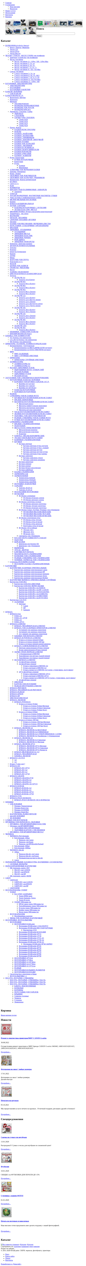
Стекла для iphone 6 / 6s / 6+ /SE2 (26, 75)
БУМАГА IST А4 (20, 770)
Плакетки (22, 434)
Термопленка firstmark (27, 480)
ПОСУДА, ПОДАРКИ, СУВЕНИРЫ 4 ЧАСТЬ (27, 984)
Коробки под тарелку (27, 386)
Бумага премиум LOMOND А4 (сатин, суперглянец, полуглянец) (48, 670)
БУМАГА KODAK (17, 786)
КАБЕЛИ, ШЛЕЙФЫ (13, 91)
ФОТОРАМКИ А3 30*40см (24, 962)
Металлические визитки (28, 430)
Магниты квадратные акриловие (31, 408)
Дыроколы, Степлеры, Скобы (21, 112)
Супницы (18, 1000)
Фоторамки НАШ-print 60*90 (30, 956)
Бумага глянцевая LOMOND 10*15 (36, 674)
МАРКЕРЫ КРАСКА (22, 110)
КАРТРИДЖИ (11, 566)
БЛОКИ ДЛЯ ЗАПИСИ (19, 266)
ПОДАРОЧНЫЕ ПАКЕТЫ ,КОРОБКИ (25, 380)
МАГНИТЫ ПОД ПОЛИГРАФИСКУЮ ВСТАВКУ (34, 402)
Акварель (18, 192)
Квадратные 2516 (30, 930)
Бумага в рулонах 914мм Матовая (36, 706)
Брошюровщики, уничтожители (22, 346)
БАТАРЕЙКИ (15, 87)
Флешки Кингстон (21, 808)
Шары (12, 258)
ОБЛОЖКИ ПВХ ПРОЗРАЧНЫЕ (27, 828)
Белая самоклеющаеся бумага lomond (33, 650)
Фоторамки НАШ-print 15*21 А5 (31, 938)
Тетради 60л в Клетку (27, 284)
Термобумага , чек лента (19, 214)
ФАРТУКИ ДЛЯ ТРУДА (19, 260)
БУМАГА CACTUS (17, 758)
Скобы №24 (23, 126)
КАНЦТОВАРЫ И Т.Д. (14, 95)
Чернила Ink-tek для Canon (29, 854)
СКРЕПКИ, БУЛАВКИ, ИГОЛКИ (23, 220)
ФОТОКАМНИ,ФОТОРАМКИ (26, 492)
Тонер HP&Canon (25, 896)
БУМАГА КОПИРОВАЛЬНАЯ (22, 204)
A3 (15, 762)
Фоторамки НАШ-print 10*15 (30, 934)
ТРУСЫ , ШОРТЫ (21, 550)
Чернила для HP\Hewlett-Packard (31, 844)
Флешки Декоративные (23, 806)
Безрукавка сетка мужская (33, 526)
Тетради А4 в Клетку (27, 280)
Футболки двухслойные (28, 528)
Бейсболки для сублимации (29, 546)
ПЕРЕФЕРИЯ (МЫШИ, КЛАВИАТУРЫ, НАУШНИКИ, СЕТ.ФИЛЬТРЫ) (33, 862)
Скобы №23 (23, 124)
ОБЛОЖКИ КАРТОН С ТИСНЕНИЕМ (29, 830)
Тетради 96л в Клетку (27, 294)
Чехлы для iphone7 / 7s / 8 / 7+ (25, 67)
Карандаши (18, 162)
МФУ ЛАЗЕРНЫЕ (21, 354)
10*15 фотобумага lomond (28, 672)
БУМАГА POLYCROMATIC (20, 798)
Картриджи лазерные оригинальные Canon (30, 570)
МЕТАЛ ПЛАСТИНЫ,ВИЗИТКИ (27, 428)
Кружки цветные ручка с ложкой (36, 448)
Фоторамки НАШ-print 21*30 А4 (31, 940)
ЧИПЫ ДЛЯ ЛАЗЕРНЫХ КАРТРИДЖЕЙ (26, 918)
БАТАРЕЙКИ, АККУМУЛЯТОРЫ (18, 83)
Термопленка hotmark (27, 478)
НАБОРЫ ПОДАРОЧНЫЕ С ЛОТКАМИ (30, 208)
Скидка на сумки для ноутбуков (14, 1137)
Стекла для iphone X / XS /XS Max (27, 79)
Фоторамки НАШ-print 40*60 (30, 950)
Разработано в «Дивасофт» (11, 1264)
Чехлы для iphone (16, 59)
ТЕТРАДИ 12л (20, 296)
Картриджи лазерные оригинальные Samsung (31, 574)
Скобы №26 (23, 120)
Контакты (9, 1260)
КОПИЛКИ (18, 988)
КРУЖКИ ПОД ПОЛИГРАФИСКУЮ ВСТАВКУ (33, 398)
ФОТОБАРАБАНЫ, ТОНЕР (16, 890)
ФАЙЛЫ (17, 132)
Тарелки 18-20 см (25, 488)
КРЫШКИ (18, 994)
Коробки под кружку (27, 384)
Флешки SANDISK (21, 810)
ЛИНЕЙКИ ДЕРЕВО (22, 238)
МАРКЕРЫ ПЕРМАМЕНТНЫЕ (26, 106)
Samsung (26, 610)
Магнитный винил (26, 404)
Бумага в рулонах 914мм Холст (35, 710)
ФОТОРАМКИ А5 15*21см (24, 966)
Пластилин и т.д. (16, 262)
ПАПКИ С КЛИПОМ (22, 156)
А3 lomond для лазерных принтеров (32, 630)
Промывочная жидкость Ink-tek (31, 858)
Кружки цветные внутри (32, 450)
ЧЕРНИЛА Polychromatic (19, 836)
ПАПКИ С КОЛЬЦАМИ (23, 136)
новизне (36, 1246)
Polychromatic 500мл (22, 846)
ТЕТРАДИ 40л (20, 328)
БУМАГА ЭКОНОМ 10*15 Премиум (33, 750)
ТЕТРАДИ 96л (20, 290)
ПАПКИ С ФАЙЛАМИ (23, 134)
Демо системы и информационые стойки (25, 198)
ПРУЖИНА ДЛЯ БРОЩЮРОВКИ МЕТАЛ (26, 832)
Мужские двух (28, 534)
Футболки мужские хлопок (33, 498)
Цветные (22, 604)
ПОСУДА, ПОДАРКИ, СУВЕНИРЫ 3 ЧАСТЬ (27, 982)
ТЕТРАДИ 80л (20, 286)
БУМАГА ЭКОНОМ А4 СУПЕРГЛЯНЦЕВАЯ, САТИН (40, 734)
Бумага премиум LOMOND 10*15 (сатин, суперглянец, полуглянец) (49, 678)
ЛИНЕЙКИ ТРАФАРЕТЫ (24, 242)
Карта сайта (9, 1256)
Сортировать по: (7, 1246)
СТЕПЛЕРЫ (19, 116)
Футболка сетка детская (32, 520)
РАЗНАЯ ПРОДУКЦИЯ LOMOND (27, 686)
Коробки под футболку (27, 388)
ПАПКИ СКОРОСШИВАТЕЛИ (26, 150)
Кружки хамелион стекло (33, 458)
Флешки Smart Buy (21, 812)
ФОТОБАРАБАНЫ (17, 914)
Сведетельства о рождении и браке (23, 974)
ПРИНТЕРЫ (15, 358)
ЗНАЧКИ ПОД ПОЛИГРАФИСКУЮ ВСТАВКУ (33, 414)
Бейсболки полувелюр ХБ (29, 544)
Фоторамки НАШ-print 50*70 (30, 952)
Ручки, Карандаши (17, 158)
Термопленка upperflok (27, 482)
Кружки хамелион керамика (34, 460)
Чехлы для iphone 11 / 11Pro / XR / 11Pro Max (31, 61)
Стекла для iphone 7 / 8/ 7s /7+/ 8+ (27, 77)
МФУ (12, 352)
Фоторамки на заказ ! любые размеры (16, 1069)
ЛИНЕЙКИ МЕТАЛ (22, 234)
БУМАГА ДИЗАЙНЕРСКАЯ (25, 754)
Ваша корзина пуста (9, 1015)
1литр (16, 860)
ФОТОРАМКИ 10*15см (23, 958)
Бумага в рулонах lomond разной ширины (35, 644)
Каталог (23, 1244)
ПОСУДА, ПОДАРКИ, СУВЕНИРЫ (19, 978)
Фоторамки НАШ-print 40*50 (30, 948)
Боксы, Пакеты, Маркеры (19, 47)
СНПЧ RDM (14, 888)
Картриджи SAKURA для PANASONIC (34, 592)
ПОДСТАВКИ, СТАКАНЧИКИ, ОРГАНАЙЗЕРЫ (29, 226)
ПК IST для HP (20, 874)
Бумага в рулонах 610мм (28, 712)
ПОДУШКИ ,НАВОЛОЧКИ (25, 484)
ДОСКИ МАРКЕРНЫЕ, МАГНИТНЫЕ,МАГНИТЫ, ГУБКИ (33, 196)
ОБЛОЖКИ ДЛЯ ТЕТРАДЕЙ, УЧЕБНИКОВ (27, 178)
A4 (15, 760)
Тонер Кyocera (24, 900)
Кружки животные (26, 462)
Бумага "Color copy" (17, 764)
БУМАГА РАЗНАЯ (17, 692)
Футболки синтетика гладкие (30, 502)
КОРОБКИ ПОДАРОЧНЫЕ (25, 392)
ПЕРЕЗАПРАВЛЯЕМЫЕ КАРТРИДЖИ (20, 866)
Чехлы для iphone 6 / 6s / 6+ (24, 65)
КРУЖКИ (18, 442)
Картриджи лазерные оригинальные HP (29, 572)
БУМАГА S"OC (16, 796)
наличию (17, 1246)
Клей (12, 186)
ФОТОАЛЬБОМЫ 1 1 (18, 976)
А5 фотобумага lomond (27, 680)
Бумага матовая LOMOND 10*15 (36, 676)
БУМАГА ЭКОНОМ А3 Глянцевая (32, 740)
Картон (12, 254)
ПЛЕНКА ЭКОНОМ (22, 756)
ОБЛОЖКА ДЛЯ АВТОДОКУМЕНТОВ (30, 416)
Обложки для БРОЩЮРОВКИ (22, 826)
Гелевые (22, 166)
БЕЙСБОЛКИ (19, 542)
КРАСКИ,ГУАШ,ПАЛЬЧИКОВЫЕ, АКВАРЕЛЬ (28, 190)
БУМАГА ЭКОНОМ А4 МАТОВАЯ (33, 730)
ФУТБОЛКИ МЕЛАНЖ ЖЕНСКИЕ (37, 512)
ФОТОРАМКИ (15, 922)
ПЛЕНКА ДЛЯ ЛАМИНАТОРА (17, 336)
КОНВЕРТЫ (15, 188)
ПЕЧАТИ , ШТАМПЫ (18, 218)
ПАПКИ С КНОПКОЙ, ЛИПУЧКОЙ (28, 140)
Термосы (17, 998)
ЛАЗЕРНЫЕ (19, 602)
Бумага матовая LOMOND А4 (34, 668)
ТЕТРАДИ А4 (19, 278)
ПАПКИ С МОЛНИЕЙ (23, 146)
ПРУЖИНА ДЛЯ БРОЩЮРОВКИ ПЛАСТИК (28, 824)
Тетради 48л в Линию (27, 322)
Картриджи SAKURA (18, 582)
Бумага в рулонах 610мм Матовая (36, 714)
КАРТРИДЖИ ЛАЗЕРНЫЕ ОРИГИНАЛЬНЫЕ (28, 568)
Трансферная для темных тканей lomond (34, 658)
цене (31, 1246)
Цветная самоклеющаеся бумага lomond (34, 648)
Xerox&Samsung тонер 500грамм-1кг (33, 906)
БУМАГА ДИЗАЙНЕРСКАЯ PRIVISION (26, 690)
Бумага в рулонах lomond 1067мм (31, 642)
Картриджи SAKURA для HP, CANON (34, 590)
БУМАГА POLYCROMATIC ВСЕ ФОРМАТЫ (32, 800)
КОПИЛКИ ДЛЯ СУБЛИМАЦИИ (27, 556)
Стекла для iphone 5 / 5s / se (24, 73)
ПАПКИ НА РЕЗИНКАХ (24, 148)
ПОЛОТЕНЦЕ (20, 426)
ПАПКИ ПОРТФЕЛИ (22, 152)
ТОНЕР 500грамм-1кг (22, 902)
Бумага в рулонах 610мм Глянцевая (36, 716)
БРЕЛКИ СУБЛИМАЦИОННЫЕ (27, 424)
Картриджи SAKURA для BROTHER (33, 596)
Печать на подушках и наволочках (15, 1221)
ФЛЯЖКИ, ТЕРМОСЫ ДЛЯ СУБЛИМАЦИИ (32, 560)
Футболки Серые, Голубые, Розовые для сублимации (39, 510)
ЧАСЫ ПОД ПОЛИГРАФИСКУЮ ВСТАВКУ (32, 412)
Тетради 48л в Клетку (27, 324)
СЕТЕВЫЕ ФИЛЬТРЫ (18, 864)
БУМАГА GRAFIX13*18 (23, 778)
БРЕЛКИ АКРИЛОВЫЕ (23, 400)
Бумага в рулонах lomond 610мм (31, 640)
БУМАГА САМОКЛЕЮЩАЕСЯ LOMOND (31, 646)
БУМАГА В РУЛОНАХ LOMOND (27, 638)
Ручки (16, 164)
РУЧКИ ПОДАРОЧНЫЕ (23, 160)
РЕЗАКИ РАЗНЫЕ (21, 372)
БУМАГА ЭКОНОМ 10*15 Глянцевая (33, 748)
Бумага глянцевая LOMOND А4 (35, 666)
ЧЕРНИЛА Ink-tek (17, 850)
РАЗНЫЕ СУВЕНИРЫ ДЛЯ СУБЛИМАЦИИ (31, 558)
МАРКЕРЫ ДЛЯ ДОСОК (24, 108)
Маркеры (13, 101)
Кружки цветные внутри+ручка (35, 452)
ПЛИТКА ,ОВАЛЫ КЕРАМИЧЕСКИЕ (29, 436)
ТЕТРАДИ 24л (20, 314)
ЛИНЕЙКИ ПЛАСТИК (23, 236)
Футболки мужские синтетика (34, 508)
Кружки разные (25, 466)
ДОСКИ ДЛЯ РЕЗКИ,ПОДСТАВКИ (28, 438)
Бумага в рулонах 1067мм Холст (35, 726)
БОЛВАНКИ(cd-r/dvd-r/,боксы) (17, 45)
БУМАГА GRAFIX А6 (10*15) (26, 784)
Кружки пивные (25, 464)
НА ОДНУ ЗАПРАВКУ (23, 894)
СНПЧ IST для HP (21, 886)
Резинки (13, 250)
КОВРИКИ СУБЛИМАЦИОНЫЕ (27, 440)
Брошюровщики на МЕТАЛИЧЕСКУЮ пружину (33, 348)
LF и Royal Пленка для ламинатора (23, 340)
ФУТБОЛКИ (19, 494)
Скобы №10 (23, 122)
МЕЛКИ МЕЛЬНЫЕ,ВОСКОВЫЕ (23, 200)
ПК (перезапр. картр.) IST (20, 868)
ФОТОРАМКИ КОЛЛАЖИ (24, 972)
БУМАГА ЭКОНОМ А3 (23, 738)
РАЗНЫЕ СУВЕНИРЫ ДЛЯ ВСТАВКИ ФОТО (32, 418)
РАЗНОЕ (13, 394)
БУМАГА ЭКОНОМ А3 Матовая (31, 742)
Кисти (12, 270)
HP (24, 608)
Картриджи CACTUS (18, 600)
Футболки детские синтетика (34, 506)
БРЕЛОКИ (14, 228)
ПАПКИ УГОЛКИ (21, 142)
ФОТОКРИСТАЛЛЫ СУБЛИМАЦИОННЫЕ (32, 564)
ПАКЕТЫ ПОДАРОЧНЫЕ (24, 390)
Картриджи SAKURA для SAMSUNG (33, 594)
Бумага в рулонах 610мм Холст (35, 718)
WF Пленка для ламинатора (20, 342)
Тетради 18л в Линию (27, 312)
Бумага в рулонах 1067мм (28, 720)
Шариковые (23, 168)
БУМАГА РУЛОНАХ (22, 702)
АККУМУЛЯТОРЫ (17, 85)
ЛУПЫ (12, 256)
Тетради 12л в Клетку (27, 298)
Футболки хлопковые (27, 496)
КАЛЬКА (13, 182)
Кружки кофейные (26, 470)
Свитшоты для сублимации (29, 536)
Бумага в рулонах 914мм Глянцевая (36, 708)
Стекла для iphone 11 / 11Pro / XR (27, 81)
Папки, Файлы (15, 128)
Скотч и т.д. (14, 184)
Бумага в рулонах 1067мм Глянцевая (37, 724)
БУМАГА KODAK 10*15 (24, 792)
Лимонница (18, 1002)
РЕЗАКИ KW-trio (21, 376)
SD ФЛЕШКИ (15, 818)
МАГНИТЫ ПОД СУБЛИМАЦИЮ (28, 554)
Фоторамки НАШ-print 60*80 (30, 954)
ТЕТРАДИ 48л (20, 320)
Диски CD (14, 49)
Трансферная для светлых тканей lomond (34, 656)
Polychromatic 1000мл (22, 848)
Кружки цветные (25, 444)
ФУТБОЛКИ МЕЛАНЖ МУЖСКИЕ (37, 516)
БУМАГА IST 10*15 (22, 768)
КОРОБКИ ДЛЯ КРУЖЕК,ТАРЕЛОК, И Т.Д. (31, 382)
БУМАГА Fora (15, 614)
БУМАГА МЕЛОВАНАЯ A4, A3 (26, 752)
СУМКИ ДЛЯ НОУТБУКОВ (16, 820)
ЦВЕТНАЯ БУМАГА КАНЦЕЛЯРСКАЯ (26, 274)
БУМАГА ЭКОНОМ (18, 700)
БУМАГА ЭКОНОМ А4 (23, 728)
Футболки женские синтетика (34, 504)
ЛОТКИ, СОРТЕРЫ (17, 206)
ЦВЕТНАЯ (18, 682)
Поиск (7, 1258)
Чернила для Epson (26, 842)
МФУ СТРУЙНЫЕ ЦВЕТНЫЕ (26, 356)
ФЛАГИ (13, 264)
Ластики (13, 222)
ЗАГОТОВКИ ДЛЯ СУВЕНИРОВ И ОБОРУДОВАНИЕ (27, 378)
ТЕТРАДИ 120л (20, 326)
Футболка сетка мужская (32, 522)
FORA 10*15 (19, 622)
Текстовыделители (21, 103)
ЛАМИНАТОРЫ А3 (22, 366)
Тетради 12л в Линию (27, 302)
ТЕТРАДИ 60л (20, 282)
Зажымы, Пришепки (18, 172)
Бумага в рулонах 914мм (28, 704)
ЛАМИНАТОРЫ (16, 362)
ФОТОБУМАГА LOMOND (24, 660)
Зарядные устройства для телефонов (24, 57)
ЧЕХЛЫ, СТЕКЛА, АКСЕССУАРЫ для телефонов (25, 55)
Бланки (12, 202)
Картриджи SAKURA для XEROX (32, 588)
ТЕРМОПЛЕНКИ (21, 476)
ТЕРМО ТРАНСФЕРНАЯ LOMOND (28, 652)
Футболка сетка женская (32, 524)
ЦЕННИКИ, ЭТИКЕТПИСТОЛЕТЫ (24, 332)
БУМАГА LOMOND (18, 624)
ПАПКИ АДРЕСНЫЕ (22, 154)
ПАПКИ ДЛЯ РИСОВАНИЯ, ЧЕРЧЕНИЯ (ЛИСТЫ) (30, 224)
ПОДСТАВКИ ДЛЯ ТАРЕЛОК (26, 992)
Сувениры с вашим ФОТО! (12, 1196)
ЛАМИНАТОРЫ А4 (22, 364)
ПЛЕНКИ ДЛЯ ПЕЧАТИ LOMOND (28, 636)
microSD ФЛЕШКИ (17, 816)
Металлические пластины (29, 432)
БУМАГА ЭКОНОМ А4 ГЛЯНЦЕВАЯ (33, 732)
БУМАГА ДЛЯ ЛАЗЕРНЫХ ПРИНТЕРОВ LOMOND (35, 628)
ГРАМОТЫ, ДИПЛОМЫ (19, 268)
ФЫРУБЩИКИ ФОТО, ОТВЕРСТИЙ (29, 370)
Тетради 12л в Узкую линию (30, 306)
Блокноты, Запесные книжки (21, 244)
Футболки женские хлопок (33, 500)
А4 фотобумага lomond (27, 664)
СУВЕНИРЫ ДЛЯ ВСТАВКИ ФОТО (24, 396)
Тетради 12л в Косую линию (30, 300)
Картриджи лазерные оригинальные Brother (31, 578)
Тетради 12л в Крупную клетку (31, 304)
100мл (16, 852)
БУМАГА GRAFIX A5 (22, 782)
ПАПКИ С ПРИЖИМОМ (24, 138)
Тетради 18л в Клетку (27, 310)
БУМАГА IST (15, 766)
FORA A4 (18, 616)
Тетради (13, 276)
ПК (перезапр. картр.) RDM (20, 876)
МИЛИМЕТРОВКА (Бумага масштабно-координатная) (31, 212)
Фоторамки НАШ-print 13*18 (30, 936)
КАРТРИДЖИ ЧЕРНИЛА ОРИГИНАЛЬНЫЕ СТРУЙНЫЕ (33, 580)
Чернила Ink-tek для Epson (29, 856)
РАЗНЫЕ (17, 968)
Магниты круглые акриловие (30, 410)
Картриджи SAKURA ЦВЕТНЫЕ (27, 584)
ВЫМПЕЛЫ (19, 548)
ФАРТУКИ (18, 540)
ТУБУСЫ (13, 194)
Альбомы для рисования (19, 272)
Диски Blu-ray (15, 53)
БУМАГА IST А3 (20, 772)
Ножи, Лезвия (15, 174)
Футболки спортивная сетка (29, 518)
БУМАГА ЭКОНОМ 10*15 (24, 744)
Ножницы (14, 99)
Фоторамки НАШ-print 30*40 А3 (31, 942)
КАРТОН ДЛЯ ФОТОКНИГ (25, 684)
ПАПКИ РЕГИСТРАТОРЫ (24, 130)
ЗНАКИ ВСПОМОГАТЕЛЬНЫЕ (22, 246)
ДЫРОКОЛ (18, 114)
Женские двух (28, 532)
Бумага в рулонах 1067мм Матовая (36, 722)
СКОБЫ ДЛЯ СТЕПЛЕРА (24, 118)
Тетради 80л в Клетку (27, 288)
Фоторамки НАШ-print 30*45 (30, 946)
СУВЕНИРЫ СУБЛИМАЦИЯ (21, 422)
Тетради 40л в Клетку (27, 330)
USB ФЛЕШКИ (16, 804)
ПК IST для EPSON (21, 872)
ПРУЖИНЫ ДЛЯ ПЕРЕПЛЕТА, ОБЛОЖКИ (22, 822)
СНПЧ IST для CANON (23, 882)
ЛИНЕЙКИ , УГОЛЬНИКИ (20, 230)
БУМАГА (9, 612)
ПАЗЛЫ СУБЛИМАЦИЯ (24, 472)
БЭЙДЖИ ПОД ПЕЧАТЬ (24, 552)
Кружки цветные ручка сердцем (35, 446)
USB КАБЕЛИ (15, 93)
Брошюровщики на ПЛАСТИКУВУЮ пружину (32, 350)
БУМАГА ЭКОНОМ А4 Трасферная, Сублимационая (39, 736)
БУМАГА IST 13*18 (22, 774)
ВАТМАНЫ (14, 216)
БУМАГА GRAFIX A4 (22, 780)
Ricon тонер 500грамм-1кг (29, 912)
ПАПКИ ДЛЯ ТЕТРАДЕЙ (24, 144)
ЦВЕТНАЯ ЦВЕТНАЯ (19, 698)
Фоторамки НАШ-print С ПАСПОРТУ (33, 926)
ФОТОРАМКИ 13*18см (23, 960)
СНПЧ (7, 878)
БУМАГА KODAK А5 (22, 790)
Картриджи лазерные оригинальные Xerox (30, 576)
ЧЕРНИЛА (9, 834)
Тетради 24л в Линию (27, 316)
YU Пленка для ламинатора (20, 338)
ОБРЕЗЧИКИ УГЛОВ (22, 374)
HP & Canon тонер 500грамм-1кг (31, 904)
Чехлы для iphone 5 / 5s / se (24, 63)
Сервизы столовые (21, 996)
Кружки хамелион (26, 456)
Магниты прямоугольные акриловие (33, 406)
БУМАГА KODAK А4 (22, 788)
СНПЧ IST (14, 880)
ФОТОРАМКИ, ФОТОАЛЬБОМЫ (18, 920)
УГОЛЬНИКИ (19, 232)
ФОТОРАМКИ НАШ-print (24, 924)
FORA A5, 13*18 (20, 618)
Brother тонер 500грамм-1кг (29, 910)
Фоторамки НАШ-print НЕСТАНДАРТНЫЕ (36, 928)
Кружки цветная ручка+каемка (35, 454)
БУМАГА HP (15, 696)
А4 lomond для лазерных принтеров (32, 632)
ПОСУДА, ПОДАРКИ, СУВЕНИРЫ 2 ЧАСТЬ (27, 980)
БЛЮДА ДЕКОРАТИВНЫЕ (25, 986)
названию (25, 1246)
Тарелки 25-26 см (25, 490)
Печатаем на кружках (10, 1100)
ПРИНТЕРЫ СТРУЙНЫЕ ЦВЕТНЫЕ (29, 360)
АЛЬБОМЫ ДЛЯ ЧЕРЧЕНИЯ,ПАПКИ (25, 170)
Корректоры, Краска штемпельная (23, 180)
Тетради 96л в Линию (27, 292)
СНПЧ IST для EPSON (23, 884)
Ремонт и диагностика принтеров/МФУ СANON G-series (23, 1038)
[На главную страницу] (10, 1244)
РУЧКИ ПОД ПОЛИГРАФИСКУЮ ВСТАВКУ (32, 420)
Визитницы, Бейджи (18, 97)
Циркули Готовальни (18, 252)
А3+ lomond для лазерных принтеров (33, 634)
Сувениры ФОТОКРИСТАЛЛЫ (22, 562)
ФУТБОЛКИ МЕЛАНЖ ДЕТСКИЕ (37, 514)
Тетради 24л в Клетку (27, 318)
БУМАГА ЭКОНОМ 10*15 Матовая (32, 746)
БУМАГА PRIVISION (18, 688)
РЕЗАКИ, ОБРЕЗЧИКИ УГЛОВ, (22, 368)
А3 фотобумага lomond (27, 662)
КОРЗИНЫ (18, 990)
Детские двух (28, 530)
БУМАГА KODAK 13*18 (24, 794)
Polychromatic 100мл (22, 838)
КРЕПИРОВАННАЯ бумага (21, 334)
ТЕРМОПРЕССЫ (21, 474)
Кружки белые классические (30, 468)
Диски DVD (14, 51)
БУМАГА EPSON (16, 694)
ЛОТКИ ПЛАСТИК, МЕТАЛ (25, 210)
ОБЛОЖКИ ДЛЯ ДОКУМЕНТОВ (23, 176)
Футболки (5, 1167)
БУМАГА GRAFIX (17, 776)
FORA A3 (18, 620)
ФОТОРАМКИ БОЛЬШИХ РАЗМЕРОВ (29, 970)
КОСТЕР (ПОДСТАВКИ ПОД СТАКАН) (30, 538)
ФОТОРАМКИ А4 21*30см (24, 964)
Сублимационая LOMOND (29, 654)
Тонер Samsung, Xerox (27, 898)
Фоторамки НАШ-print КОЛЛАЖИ (32, 932)
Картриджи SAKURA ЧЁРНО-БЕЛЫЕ (29, 586)
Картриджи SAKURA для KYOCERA (33, 598)
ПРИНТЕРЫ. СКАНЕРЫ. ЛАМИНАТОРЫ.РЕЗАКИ (25, 344)
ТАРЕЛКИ (18, 486)
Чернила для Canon (26, 840)
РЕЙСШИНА (19, 240)
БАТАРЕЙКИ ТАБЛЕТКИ (20, 89)
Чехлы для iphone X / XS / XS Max (27, 69)
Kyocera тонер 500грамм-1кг (30, 908)
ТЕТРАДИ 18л (20, 308)
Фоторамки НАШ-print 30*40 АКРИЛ (37, 944)
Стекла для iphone (17, 71)
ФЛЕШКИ (9, 802)
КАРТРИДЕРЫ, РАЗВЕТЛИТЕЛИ (23, 814)
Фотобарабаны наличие (23, 916)
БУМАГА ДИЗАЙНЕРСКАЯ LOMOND (29, 626)
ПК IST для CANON (22, 870)
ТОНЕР (13, 892)
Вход (7, 1254)
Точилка (13, 248)
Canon (25, 606)
